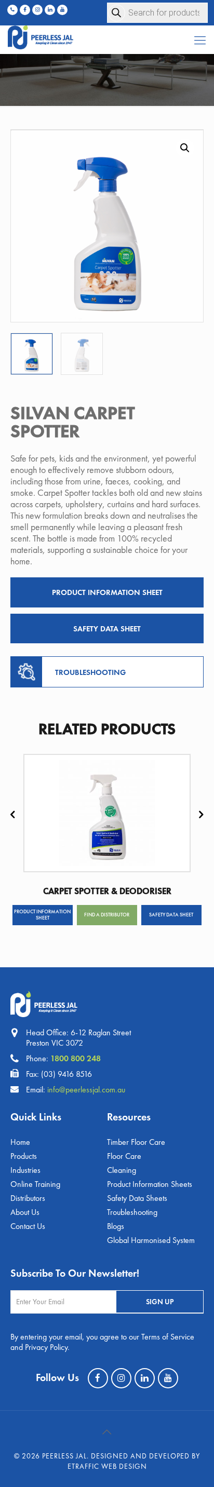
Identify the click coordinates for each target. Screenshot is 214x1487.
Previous (12, 814)
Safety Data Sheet (107, 629)
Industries (25, 1170)
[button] (185, 148)
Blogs (115, 1226)
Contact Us (27, 1226)
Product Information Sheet (107, 592)
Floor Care (124, 1156)
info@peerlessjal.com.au (86, 1089)
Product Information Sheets (149, 1184)
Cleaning (121, 1170)
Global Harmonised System (151, 1240)
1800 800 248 (75, 1058)
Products (23, 1156)
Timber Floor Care (136, 1142)
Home (20, 1142)
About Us (24, 1212)
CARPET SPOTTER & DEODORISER (107, 891)
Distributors (27, 1198)
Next (201, 814)
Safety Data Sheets (137, 1198)
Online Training (35, 1184)
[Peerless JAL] (107, 35)
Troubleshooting (132, 1212)
